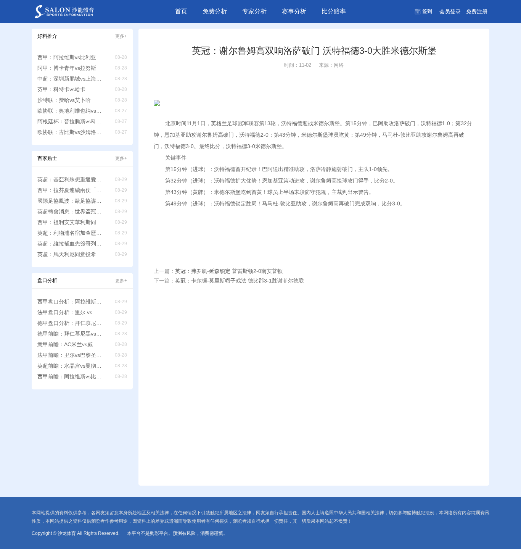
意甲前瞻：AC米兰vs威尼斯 (69, 344)
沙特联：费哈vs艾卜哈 (64, 100)
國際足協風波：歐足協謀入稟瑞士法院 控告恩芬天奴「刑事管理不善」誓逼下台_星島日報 (69, 201)
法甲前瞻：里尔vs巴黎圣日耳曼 (69, 355)
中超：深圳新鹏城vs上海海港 (69, 79)
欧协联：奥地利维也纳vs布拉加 (69, 111)
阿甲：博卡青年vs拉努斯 (66, 68)
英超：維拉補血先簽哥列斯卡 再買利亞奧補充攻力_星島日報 (69, 244)
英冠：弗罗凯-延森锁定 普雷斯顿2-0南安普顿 (229, 271)
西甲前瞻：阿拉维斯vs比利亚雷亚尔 (69, 376)
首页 (181, 11)
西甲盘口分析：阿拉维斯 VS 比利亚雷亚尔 (69, 302)
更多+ (121, 36)
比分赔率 (334, 11)
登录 (450, 11)
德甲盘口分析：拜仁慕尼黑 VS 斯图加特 (69, 323)
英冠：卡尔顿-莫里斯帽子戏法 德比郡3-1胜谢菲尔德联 (239, 281)
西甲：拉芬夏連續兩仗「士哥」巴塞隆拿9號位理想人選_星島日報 (69, 190)
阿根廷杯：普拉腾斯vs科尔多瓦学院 (69, 121)
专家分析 (254, 11)
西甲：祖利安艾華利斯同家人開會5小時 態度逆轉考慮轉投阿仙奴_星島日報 (69, 222)
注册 (476, 11)
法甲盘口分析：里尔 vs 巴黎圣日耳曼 (69, 312)
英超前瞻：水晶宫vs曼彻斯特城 (69, 366)
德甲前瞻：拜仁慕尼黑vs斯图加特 (69, 334)
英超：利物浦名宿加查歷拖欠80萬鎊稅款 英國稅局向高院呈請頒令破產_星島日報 (69, 233)
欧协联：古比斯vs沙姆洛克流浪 (69, 132)
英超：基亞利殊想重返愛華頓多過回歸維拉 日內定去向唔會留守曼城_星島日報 (69, 179)
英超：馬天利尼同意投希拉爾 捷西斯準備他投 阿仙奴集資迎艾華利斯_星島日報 (69, 254)
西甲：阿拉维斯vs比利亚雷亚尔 (69, 57)
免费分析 (215, 11)
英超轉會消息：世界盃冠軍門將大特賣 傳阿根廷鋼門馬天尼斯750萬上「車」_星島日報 (69, 211)
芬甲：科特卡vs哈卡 (61, 89)
